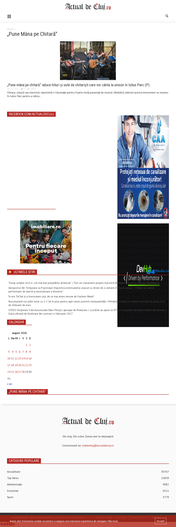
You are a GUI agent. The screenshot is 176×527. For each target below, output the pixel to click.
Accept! (160, 521)
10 (8, 358)
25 (12, 371)
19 (16, 365)
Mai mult (113, 521)
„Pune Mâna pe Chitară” (27, 391)
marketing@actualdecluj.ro (98, 445)
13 (19, 358)
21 (23, 365)
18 (12, 365)
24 (8, 371)
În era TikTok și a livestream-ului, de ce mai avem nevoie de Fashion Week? (51, 296)
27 (19, 371)
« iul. (9, 384)
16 (30, 358)
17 (8, 365)
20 (19, 365)
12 (16, 358)
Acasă (10, 29)
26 (16, 371)
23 (30, 365)
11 (12, 358)
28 (23, 371)
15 (26, 358)
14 (23, 358)
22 (26, 365)
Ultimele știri (24, 272)
